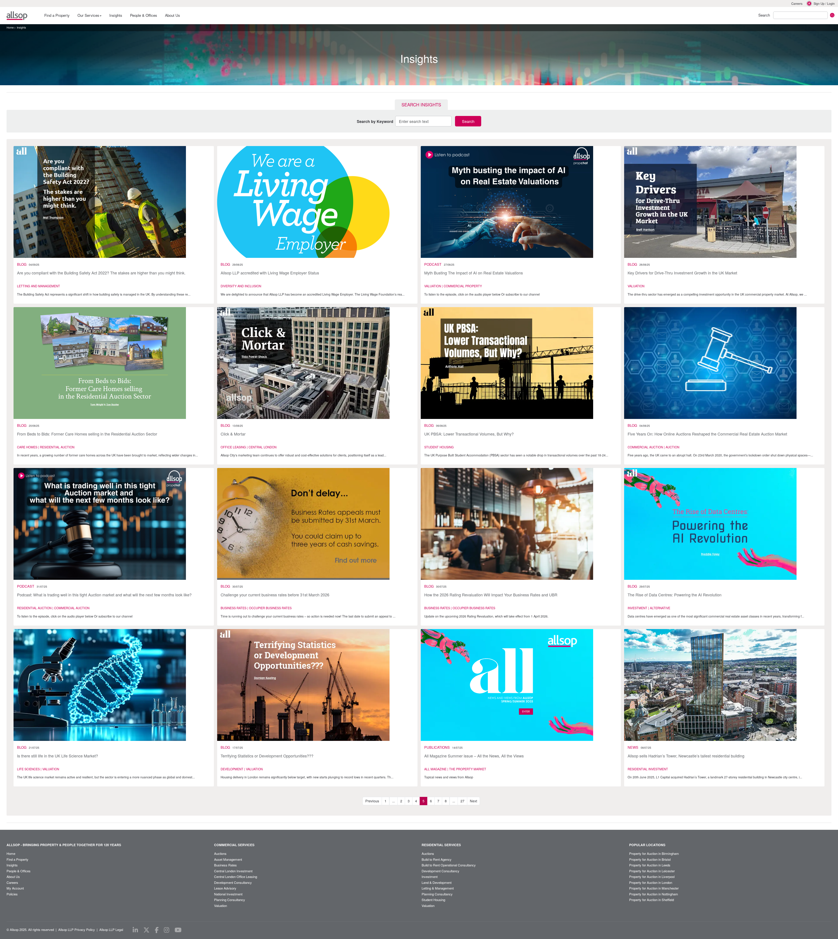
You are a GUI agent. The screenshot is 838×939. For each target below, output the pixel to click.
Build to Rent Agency (437, 859)
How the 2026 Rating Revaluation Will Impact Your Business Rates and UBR (490, 594)
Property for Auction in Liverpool (652, 876)
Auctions (220, 853)
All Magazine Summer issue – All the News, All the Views (474, 756)
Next (473, 800)
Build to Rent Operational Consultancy (449, 865)
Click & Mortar (233, 434)
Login (831, 3)
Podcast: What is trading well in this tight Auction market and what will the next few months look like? (104, 594)
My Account (15, 888)
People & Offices (143, 15)
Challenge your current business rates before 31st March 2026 (275, 594)
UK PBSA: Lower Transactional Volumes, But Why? (469, 434)
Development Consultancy (233, 882)
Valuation (220, 905)
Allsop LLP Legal (111, 929)
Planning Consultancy (229, 899)
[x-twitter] (146, 930)
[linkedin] (135, 930)
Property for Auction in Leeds (649, 865)
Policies (12, 894)
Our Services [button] (88, 15)
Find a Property (57, 15)
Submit (832, 15)
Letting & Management (438, 888)
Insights (115, 15)
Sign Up (819, 3)
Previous (372, 800)
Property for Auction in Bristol (650, 859)
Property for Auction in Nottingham (653, 894)
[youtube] (178, 930)
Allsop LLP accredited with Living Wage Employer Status (270, 273)
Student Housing (433, 899)
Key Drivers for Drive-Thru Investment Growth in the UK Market (682, 273)
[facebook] (157, 930)
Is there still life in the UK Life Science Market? (57, 756)
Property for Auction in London (650, 882)
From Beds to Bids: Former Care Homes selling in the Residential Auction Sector (87, 434)
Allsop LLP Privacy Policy (76, 929)
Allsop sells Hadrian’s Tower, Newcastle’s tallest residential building (686, 756)
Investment (430, 876)
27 (462, 800)
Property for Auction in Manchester (654, 888)
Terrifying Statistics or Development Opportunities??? (267, 756)
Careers (796, 3)
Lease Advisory (225, 888)
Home (10, 27)
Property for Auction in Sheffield (651, 899)
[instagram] (167, 930)
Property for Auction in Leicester (652, 871)
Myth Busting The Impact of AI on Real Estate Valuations (473, 273)
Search (468, 121)
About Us (172, 15)
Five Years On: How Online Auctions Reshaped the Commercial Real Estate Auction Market (707, 434)
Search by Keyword (375, 121)
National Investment (228, 894)
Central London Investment (233, 871)
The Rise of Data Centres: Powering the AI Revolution (674, 594)
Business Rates (225, 865)
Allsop (17, 15)
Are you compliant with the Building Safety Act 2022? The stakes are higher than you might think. (101, 273)
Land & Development (437, 882)
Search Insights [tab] (421, 104)
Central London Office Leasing (235, 876)
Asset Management (228, 859)
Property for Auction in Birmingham (654, 853)
